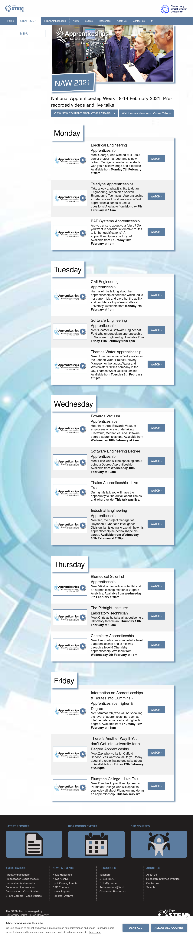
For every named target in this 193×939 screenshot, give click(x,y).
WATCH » (156, 158)
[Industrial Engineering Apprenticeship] (70, 525)
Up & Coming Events (65, 883)
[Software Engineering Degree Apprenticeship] (70, 462)
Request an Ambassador (20, 883)
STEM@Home (108, 883)
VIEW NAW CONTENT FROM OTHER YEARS (82, 113)
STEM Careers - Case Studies (24, 895)
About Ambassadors (18, 874)
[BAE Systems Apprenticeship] (70, 233)
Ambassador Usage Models (22, 878)
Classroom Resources (113, 891)
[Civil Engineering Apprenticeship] (70, 296)
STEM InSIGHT (29, 20)
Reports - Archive (63, 895)
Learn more (95, 932)
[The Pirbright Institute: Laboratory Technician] (70, 617)
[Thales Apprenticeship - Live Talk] (70, 492)
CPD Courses (61, 887)
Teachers (105, 874)
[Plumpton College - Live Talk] (70, 787)
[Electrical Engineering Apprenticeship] (70, 159)
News (76, 20)
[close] (187, 916)
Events (89, 20)
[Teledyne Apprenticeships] (70, 197)
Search (150, 887)
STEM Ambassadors (55, 20)
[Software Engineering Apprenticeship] (70, 331)
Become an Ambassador (20, 887)
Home (10, 20)
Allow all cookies (169, 927)
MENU (24, 33)
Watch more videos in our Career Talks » (146, 113)
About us (122, 20)
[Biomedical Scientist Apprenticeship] (70, 587)
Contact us (139, 20)
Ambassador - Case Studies (22, 891)
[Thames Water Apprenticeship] (70, 365)
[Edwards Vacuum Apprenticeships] (70, 428)
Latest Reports (61, 891)
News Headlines (62, 874)
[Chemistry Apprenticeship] (70, 646)
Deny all (135, 927)
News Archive (61, 878)
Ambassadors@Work (112, 887)
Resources (105, 20)
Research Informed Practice (163, 878)
